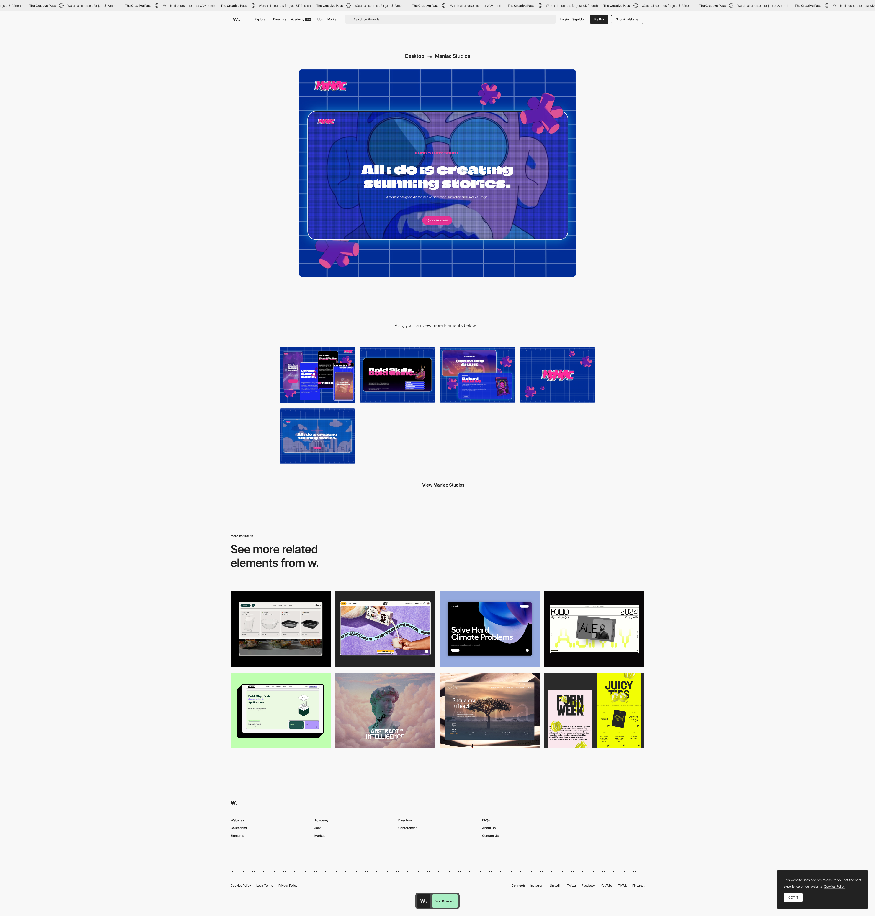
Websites (237, 820)
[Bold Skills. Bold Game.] (397, 375)
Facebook (588, 885)
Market (332, 19)
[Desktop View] (490, 628)
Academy (301, 19)
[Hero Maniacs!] (317, 436)
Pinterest (638, 885)
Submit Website (627, 19)
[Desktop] (385, 628)
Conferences (407, 828)
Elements (237, 835)
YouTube (606, 885)
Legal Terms (264, 885)
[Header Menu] (281, 628)
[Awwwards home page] (423, 901)
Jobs (319, 19)
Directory (279, 19)
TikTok (622, 885)
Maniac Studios (452, 55)
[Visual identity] (558, 375)
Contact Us (490, 835)
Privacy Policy (287, 885)
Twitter (571, 885)
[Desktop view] (594, 710)
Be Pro (599, 19)
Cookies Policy (241, 885)
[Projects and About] (477, 375)
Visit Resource (445, 901)
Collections (239, 828)
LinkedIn (555, 885)
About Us (489, 828)
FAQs (486, 820)
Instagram (537, 885)
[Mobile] (317, 375)
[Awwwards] (236, 19)
